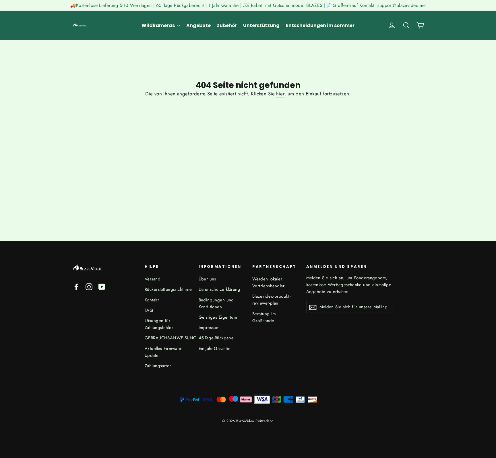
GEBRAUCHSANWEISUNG (167, 338)
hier (280, 93)
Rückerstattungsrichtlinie (167, 289)
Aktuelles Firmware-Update (163, 352)
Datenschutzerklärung (220, 289)
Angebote (198, 25)
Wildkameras (159, 25)
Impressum (209, 327)
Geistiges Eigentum (218, 317)
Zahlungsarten (158, 366)
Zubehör (227, 25)
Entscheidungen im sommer (320, 25)
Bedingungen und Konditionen (216, 303)
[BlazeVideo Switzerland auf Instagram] (89, 286)
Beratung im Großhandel (264, 317)
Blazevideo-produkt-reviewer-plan (271, 299)
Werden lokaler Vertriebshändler (268, 282)
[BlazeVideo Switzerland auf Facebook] (76, 286)
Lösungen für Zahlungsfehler (159, 324)
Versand (152, 279)
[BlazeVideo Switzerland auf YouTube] (101, 286)
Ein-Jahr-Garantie (215, 348)
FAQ (149, 310)
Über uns (207, 279)
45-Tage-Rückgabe (216, 338)
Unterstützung (261, 25)
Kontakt (152, 300)
